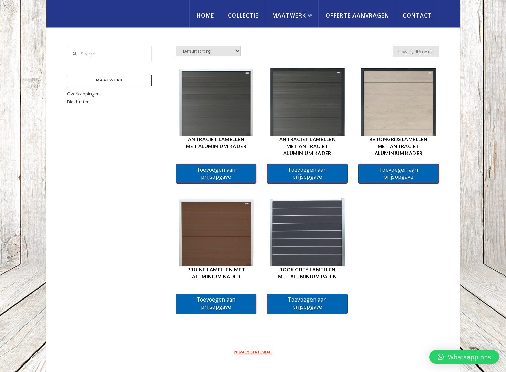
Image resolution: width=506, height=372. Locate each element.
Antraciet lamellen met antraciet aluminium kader (307, 146)
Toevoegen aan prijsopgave (216, 173)
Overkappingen (83, 94)
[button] (464, 357)
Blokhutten (78, 102)
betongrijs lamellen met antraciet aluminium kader (398, 146)
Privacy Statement (253, 351)
